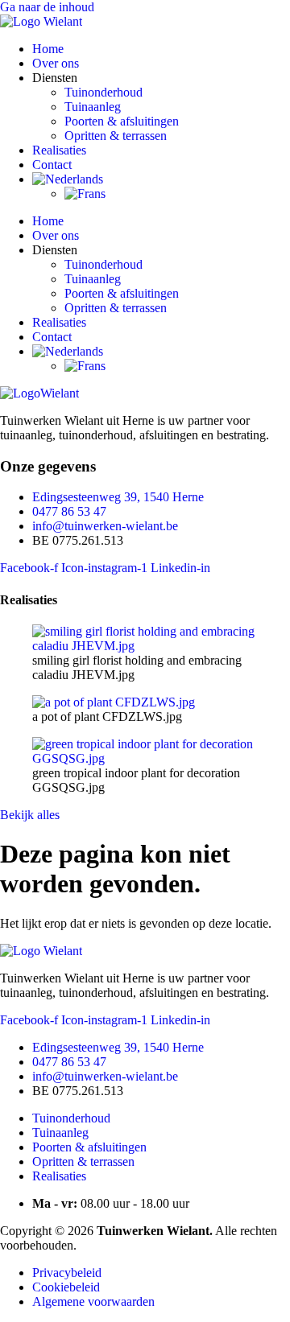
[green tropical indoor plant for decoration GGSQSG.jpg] (145, 758)
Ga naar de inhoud (47, 7)
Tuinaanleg (92, 106)
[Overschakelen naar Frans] (85, 193)
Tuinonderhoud (103, 92)
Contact (52, 164)
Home (48, 49)
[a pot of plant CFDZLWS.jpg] (113, 702)
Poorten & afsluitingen (121, 121)
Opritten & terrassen (115, 135)
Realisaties (59, 150)
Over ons (55, 63)
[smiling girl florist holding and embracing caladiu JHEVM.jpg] (145, 646)
